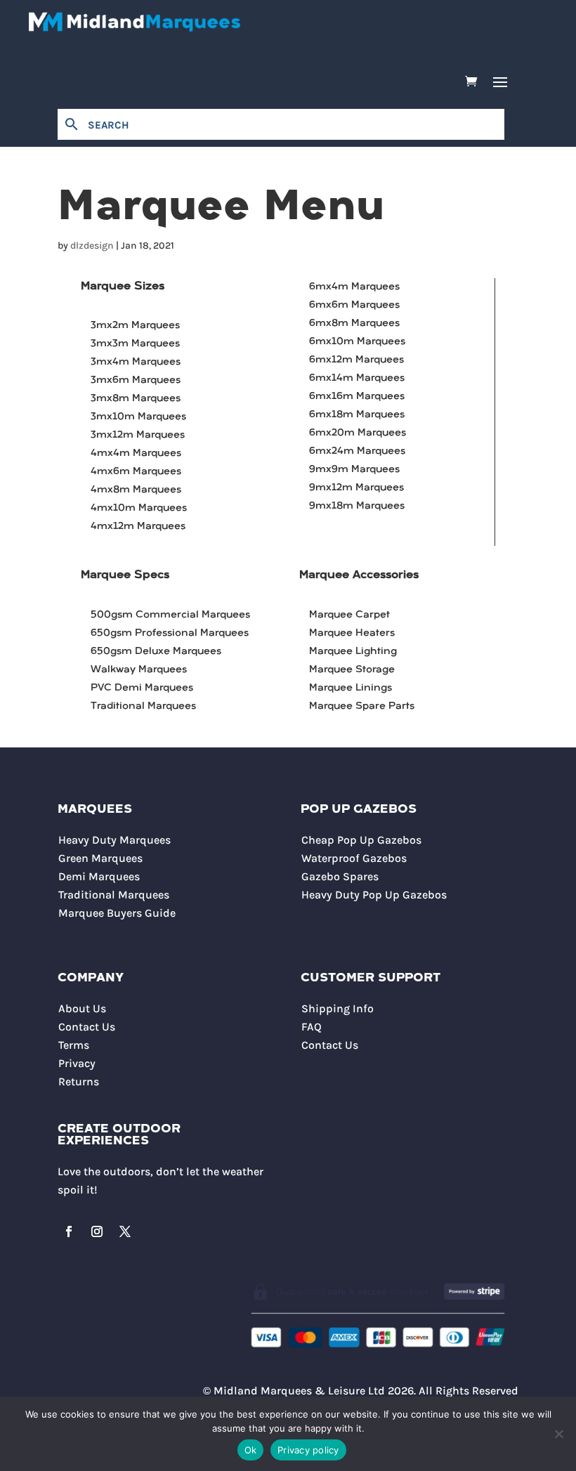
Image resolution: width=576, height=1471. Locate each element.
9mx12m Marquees (356, 488)
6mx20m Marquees (357, 433)
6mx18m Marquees (357, 415)
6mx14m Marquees (357, 378)
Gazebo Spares (340, 876)
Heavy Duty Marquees (114, 839)
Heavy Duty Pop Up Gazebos (374, 894)
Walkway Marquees (139, 670)
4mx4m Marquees (136, 453)
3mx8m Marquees (136, 398)
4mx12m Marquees (138, 526)
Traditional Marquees (143, 706)
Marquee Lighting (353, 651)
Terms (73, 1045)
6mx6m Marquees (354, 305)
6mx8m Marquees (354, 323)
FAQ (311, 1026)
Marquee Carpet (349, 615)
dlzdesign (92, 245)
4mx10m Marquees (139, 508)
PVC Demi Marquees (142, 688)
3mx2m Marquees (135, 325)
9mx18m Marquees (357, 506)
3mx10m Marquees (138, 417)
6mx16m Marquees (357, 396)
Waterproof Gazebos (354, 858)
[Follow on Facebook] (69, 1231)
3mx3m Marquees (135, 344)
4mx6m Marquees (136, 471)
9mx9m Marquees (354, 469)
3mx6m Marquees (136, 380)
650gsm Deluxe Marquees (156, 651)
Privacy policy (308, 1450)
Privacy (77, 1063)
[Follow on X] (125, 1231)
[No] (558, 1434)
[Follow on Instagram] (97, 1231)
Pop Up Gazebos (359, 810)
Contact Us (86, 1026)
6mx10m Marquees (357, 341)
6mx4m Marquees (354, 287)
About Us (82, 1008)
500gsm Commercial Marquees (170, 615)
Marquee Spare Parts (361, 706)
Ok (250, 1450)
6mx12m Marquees (356, 360)
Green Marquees (100, 858)
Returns (78, 1081)
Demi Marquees (99, 876)
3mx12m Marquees (138, 435)
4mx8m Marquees (136, 490)
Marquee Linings (350, 688)
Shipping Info (337, 1008)
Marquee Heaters (352, 633)
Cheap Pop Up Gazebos (361, 839)
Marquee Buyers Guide (117, 913)
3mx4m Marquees (136, 362)
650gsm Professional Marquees (170, 633)
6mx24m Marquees (357, 451)
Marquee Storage (352, 670)
